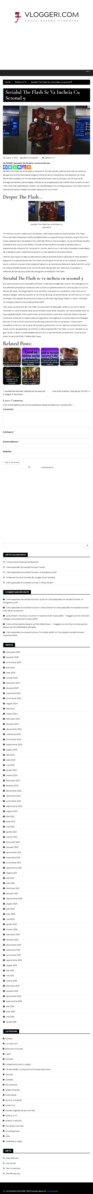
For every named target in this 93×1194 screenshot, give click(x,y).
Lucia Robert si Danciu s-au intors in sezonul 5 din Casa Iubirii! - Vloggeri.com (42, 615)
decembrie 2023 (14, 729)
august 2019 (11, 965)
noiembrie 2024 (13, 693)
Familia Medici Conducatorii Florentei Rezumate (27, 1069)
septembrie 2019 (14, 960)
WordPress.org (13, 1173)
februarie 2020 (13, 934)
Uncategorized (12, 1131)
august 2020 (12, 903)
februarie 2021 (12, 888)
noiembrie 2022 (13, 796)
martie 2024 (12, 713)
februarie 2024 (13, 718)
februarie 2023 (13, 780)
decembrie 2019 (13, 945)
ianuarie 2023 (12, 785)
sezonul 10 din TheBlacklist (23, 336)
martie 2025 (12, 677)
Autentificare (12, 1158)
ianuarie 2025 (12, 688)
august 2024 (12, 703)
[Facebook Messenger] (19, 167)
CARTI (8, 1054)
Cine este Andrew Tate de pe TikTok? (70, 391)
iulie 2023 (10, 755)
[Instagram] (24, 167)
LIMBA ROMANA (12, 1090)
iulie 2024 (10, 708)
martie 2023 (11, 775)
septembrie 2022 (14, 806)
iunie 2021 (10, 883)
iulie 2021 (10, 878)
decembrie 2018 (13, 996)
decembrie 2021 (13, 852)
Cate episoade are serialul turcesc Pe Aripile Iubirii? (30, 632)
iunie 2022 (10, 821)
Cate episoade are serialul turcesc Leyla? (25, 567)
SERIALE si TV (50, 158)
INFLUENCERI (11, 1084)
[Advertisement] (46, 44)
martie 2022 (11, 837)
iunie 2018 (10, 1011)
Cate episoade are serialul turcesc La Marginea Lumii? (31, 572)
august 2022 (11, 811)
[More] (29, 167)
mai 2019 (10, 975)
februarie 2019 (12, 985)
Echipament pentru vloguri (18, 1064)
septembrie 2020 (14, 898)
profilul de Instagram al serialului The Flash (44, 271)
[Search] (87, 545)
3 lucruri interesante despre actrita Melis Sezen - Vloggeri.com (36, 624)
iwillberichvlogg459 (30, 158)
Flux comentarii (13, 1168)
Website (7, 451)
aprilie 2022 (11, 832)
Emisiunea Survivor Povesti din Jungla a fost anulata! (30, 577)
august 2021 (11, 873)
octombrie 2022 (13, 801)
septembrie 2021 (14, 867)
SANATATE (10, 1105)
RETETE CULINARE (13, 1100)
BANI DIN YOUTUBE (14, 1049)
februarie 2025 (13, 683)
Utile (7, 1136)
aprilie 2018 (11, 1022)
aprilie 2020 (11, 924)
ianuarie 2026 (12, 657)
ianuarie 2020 (12, 939)
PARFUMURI (10, 1095)
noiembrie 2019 (13, 950)
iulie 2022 (10, 816)
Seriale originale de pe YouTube (20, 1110)
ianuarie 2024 (12, 724)
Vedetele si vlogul (13, 1141)
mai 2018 (10, 1016)
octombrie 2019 (13, 955)
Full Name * (9, 432)
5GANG (8, 1038)
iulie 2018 (10, 1006)
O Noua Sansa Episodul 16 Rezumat (22, 562)
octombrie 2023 (13, 739)
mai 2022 (10, 826)
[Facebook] (5, 167)
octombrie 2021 (13, 862)
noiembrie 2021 (13, 857)
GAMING (9, 1079)
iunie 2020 (10, 914)
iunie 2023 (10, 760)
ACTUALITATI (11, 1043)
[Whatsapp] (15, 167)
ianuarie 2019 (12, 991)
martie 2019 (11, 980)
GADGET (9, 1074)
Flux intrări (11, 1163)
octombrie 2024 (13, 698)
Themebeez (52, 1191)
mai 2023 (10, 765)
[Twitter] (10, 167)
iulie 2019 (10, 970)
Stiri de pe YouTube (14, 1126)
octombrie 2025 (13, 662)
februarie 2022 (13, 842)
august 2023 (11, 749)
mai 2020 (10, 919)
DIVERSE (9, 1059)
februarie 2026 (13, 652)
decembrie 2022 (14, 790)
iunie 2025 (10, 672)
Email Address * (11, 441)
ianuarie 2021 (12, 893)
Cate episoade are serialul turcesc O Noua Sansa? (29, 582)
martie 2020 (12, 929)
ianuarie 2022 (12, 847)
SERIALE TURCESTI (13, 1120)
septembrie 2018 (14, 1001)
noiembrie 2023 (13, 734)
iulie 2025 (10, 667)
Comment (8, 409)
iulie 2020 (10, 908)
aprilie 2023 (11, 770)
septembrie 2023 (14, 744)
